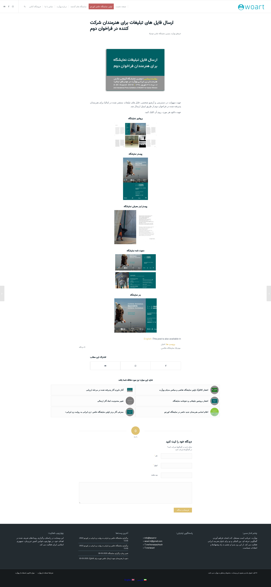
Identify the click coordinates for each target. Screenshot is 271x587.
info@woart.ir (150, 537)
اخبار (163, 344)
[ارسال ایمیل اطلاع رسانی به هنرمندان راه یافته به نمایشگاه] (269, 293)
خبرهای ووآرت (176, 33)
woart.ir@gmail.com (153, 541)
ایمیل (155, 465)
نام (155, 455)
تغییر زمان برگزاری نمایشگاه (118, 553)
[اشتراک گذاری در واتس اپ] (135, 366)
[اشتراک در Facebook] (166, 366)
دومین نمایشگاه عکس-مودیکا (159, 33)
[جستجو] (24, 6)
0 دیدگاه (82, 347)
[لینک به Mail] (4, 6)
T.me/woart (150, 547)
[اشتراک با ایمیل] (105, 366)
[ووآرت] (252, 6)
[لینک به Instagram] (13, 6)
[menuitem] (121, 6)
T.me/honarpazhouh (154, 544)
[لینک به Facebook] (8, 6)
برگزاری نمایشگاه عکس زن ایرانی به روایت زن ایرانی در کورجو (106, 538)
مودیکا (177, 348)
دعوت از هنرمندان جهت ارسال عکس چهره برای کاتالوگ (108, 558)
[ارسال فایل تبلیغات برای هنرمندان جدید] (135, 69)
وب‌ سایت (154, 475)
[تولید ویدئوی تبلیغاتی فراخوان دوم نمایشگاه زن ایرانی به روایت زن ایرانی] (2, 293)
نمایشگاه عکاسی (167, 348)
